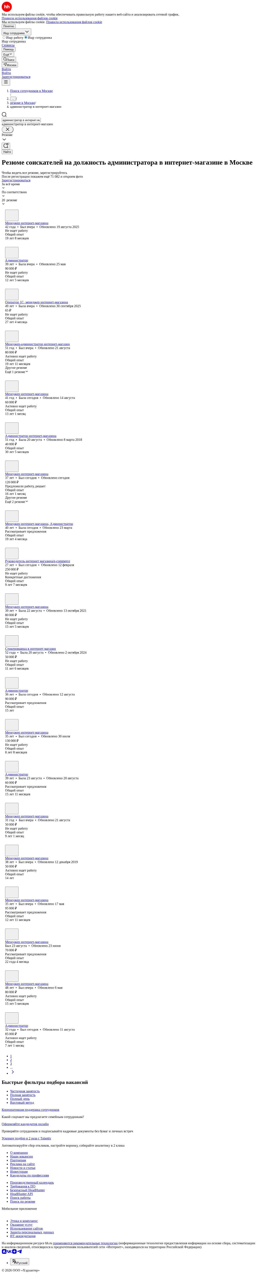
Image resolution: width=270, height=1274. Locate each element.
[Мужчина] (12, 215)
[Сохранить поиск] (6, 146)
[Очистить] (8, 129)
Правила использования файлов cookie (74, 22)
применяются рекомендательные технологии (85, 1243)
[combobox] (21, 120)
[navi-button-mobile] (6, 82)
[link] (9, 59)
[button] (6, 69)
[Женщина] (12, 252)
